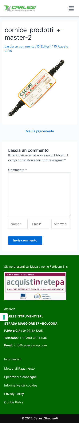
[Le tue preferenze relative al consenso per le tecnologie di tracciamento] (4, 317)
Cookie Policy (14, 402)
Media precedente (40, 131)
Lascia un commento (20, 46)
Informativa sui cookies (20, 385)
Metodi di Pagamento (19, 368)
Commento (17, 170)
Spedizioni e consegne (20, 377)
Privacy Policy (14, 394)
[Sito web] (61, 225)
